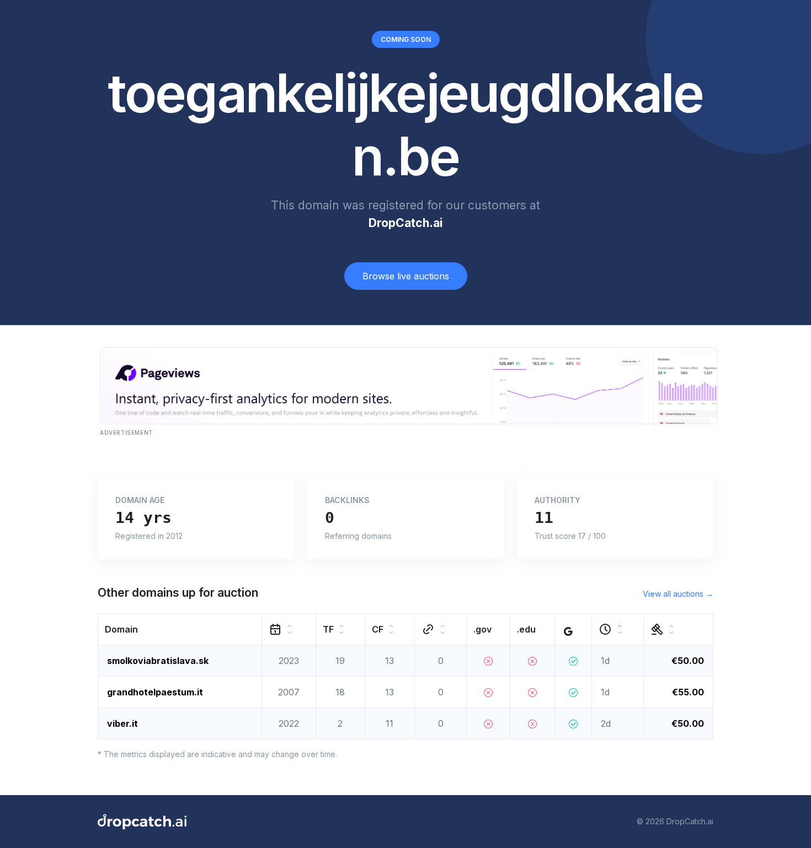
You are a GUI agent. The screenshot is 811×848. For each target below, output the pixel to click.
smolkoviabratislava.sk (158, 660)
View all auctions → (678, 593)
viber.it (122, 723)
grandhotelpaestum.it (155, 692)
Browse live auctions (405, 276)
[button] (180, 629)
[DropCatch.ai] (142, 821)
